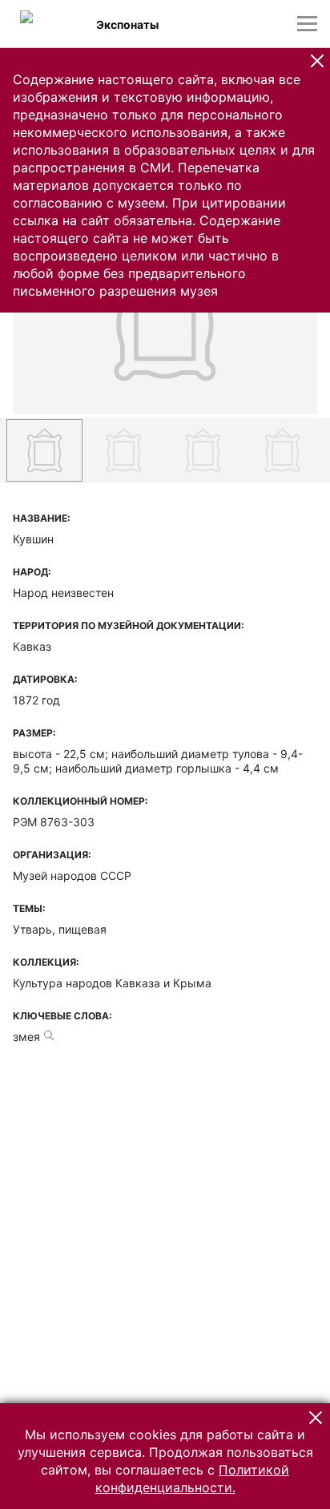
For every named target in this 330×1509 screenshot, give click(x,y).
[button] (317, 60)
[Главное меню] (307, 23)
